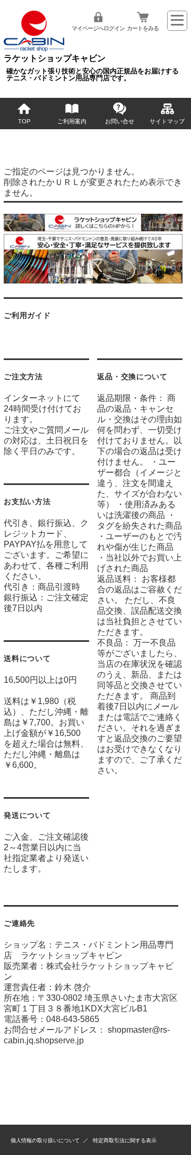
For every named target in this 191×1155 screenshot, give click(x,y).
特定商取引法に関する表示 (125, 1140)
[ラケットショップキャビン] (34, 48)
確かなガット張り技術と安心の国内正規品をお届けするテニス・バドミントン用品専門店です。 (92, 74)
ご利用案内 (71, 121)
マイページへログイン (98, 28)
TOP (24, 121)
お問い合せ (119, 121)
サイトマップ (167, 121)
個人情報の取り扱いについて (45, 1140)
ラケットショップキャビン (55, 58)
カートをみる (143, 28)
